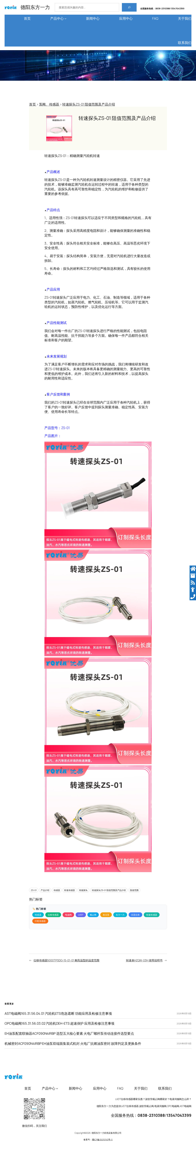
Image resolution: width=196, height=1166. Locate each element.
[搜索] (129, 7)
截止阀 (93, 914)
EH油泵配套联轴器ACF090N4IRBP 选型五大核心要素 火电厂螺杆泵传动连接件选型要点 (69, 1033)
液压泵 (106, 914)
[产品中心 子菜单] (65, 19)
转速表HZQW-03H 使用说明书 (144, 960)
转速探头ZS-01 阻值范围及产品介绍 (109, 890)
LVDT (80, 914)
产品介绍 (45, 890)
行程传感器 (40, 921)
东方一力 (120, 914)
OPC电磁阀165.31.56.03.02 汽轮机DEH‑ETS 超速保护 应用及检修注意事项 (59, 1023)
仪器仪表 (135, 914)
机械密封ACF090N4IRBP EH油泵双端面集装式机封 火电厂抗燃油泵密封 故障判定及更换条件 (73, 1044)
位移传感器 (53, 914)
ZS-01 (34, 890)
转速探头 (83, 890)
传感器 (57, 890)
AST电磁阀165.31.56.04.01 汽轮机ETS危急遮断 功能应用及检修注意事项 (58, 1013)
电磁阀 (68, 914)
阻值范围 (134, 890)
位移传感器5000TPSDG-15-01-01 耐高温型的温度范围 (66, 960)
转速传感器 (69, 890)
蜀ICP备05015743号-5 (102, 1139)
